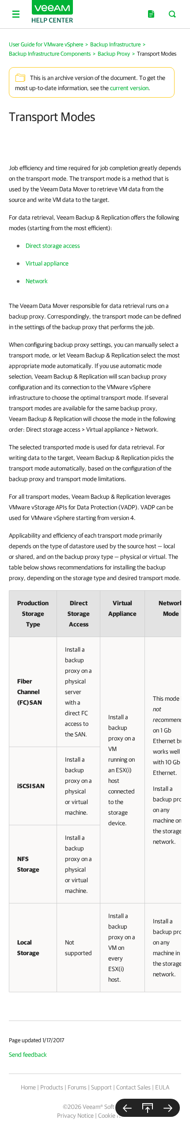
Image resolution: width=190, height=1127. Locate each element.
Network (37, 281)
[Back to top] (147, 1108)
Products (51, 1087)
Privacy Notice (75, 1115)
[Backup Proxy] (127, 1108)
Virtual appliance (47, 263)
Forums (77, 1087)
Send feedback (28, 1054)
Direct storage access (53, 245)
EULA (162, 1087)
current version (129, 87)
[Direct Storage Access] (168, 1108)
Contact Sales (133, 1087)
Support (101, 1087)
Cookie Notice (115, 1115)
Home (28, 1087)
